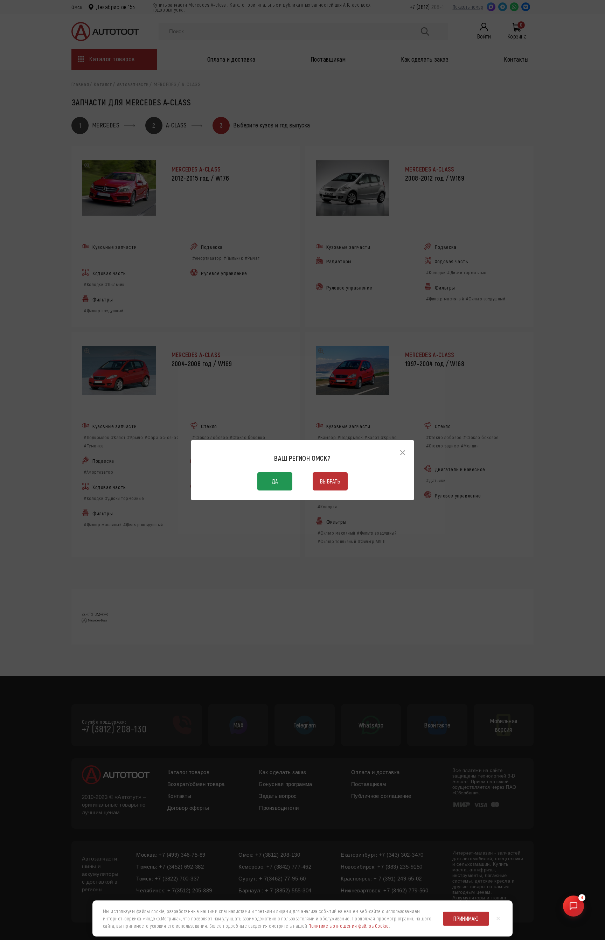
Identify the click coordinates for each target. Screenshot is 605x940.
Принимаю (466, 918)
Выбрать (330, 481)
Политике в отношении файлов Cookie (348, 926)
